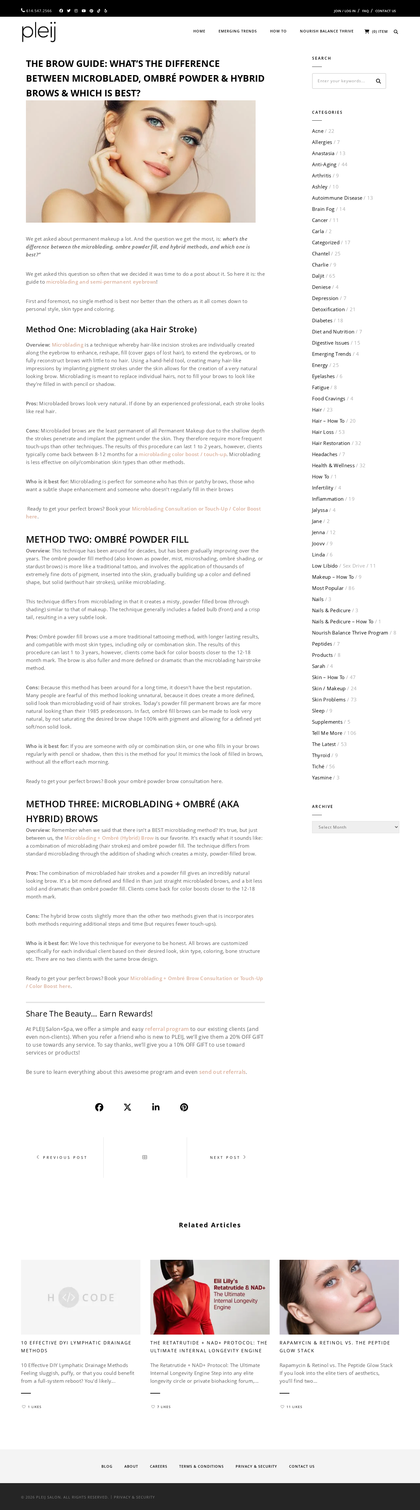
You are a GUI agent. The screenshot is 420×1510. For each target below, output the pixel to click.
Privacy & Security (256, 1466)
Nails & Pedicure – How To (343, 621)
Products (322, 655)
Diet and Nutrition (333, 331)
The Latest (324, 744)
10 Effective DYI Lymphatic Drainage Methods (76, 1346)
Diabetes (322, 320)
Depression (325, 298)
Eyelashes (323, 376)
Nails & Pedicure (331, 610)
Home (199, 31)
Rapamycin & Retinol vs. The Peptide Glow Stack (335, 1346)
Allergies (322, 142)
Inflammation (328, 498)
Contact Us (385, 11)
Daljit (318, 275)
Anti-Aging (324, 164)
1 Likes (34, 1406)
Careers (158, 1466)
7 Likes (164, 1406)
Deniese (321, 287)
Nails (318, 599)
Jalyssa (320, 510)
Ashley (320, 186)
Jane (317, 521)
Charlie (320, 264)
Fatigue (320, 387)
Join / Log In (345, 11)
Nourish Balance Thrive (327, 31)
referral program (167, 1029)
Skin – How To (328, 677)
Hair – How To (328, 420)
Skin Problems (329, 699)
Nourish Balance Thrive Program (350, 632)
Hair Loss (323, 432)
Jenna (318, 532)
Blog (107, 1466)
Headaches (325, 454)
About (131, 1466)
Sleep (318, 710)
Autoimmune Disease (337, 197)
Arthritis (321, 175)
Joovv (318, 543)
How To (278, 31)
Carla (318, 231)
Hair (317, 409)
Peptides (322, 643)
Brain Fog (323, 209)
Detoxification (328, 309)
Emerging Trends (238, 31)
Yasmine (322, 777)
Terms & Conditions (201, 1466)
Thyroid (321, 755)
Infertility (322, 487)
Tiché (318, 766)
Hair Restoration (331, 443)
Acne (318, 131)
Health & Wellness (333, 465)
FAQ (365, 11)
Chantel (321, 253)
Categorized (326, 242)
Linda (318, 554)
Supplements (327, 721)
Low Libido (338, 565)
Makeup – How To (333, 577)
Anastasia (323, 153)
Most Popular (328, 588)
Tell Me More (327, 733)
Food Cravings (329, 398)
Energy (320, 365)
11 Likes (294, 1406)
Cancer (320, 220)
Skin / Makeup (329, 688)
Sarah (319, 666)
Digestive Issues (330, 342)
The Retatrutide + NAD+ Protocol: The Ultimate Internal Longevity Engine (209, 1346)
